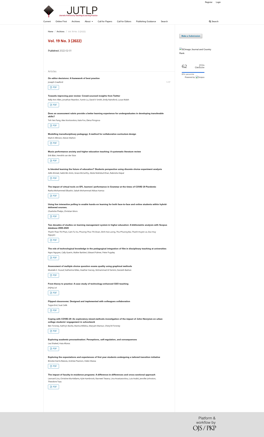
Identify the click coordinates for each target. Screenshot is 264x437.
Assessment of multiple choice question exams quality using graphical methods (90, 266)
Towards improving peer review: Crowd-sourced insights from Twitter (84, 96)
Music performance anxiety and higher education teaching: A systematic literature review (94, 151)
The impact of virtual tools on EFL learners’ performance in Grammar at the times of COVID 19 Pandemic (102, 186)
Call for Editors (124, 21)
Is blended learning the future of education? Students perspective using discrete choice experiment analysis (105, 169)
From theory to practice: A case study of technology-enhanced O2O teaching (88, 284)
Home (50, 31)
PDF (54, 87)
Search (164, 21)
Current (47, 21)
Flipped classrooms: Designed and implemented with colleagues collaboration (89, 301)
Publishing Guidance (146, 21)
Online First (61, 21)
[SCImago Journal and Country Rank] (197, 53)
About (88, 21)
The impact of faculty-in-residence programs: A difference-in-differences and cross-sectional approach (101, 374)
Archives (76, 21)
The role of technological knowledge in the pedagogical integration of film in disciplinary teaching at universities (107, 248)
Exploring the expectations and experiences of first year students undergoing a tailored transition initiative (104, 357)
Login (218, 2)
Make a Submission (191, 36)
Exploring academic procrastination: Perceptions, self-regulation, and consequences (92, 339)
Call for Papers (105, 21)
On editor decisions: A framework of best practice (74, 78)
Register (208, 2)
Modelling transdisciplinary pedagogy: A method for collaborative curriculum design (92, 134)
